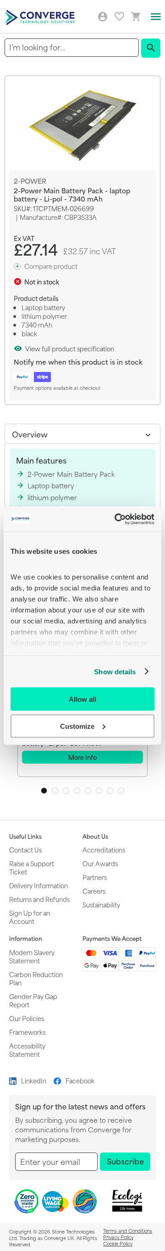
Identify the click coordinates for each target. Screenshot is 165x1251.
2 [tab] (55, 790)
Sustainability (101, 904)
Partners (94, 877)
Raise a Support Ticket (31, 867)
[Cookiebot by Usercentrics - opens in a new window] (116, 519)
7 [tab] (110, 790)
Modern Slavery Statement (32, 956)
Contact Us (25, 849)
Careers (93, 891)
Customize (77, 726)
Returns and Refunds (39, 899)
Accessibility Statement (27, 1050)
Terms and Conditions (127, 1230)
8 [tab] (121, 790)
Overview (30, 434)
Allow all (82, 699)
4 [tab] (77, 790)
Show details (115, 671)
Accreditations (103, 849)
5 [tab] (88, 790)
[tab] (82, 434)
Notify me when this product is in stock (78, 361)
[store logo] (41, 16)
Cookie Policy (117, 1243)
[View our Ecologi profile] (127, 1200)
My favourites (119, 16)
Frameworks (27, 1032)
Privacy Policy (118, 1236)
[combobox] (72, 47)
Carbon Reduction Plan (36, 978)
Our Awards (100, 863)
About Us (95, 836)
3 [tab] (66, 790)
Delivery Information (38, 885)
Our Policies (26, 1018)
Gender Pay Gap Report (33, 1000)
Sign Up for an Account (29, 917)
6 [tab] (99, 790)
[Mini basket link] (136, 16)
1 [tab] (44, 790)
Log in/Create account (102, 17)
